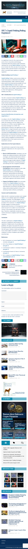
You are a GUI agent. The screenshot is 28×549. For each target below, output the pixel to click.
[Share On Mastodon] (24, 56)
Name (3, 302)
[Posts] (5, 443)
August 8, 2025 (6, 36)
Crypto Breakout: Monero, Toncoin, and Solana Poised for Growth (16, 368)
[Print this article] (18, 56)
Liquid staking (5, 78)
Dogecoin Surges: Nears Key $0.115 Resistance (16, 352)
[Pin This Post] (12, 56)
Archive (3, 543)
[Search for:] (14, 20)
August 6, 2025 (19, 428)
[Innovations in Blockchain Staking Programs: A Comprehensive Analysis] (20, 485)
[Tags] (14, 443)
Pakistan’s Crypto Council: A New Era (17, 530)
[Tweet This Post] (6, 56)
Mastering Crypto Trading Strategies (12, 460)
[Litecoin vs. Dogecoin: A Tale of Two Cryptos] (4, 360)
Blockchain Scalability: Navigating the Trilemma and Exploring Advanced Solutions (17, 496)
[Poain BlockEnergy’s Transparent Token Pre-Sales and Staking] (14, 485)
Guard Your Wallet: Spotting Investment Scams (16, 344)
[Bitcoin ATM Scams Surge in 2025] (14, 480)
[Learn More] (14, 336)
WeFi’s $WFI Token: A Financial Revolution (7, 434)
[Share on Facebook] (3, 56)
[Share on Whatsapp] (21, 56)
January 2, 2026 (19, 437)
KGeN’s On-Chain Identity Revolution (20, 435)
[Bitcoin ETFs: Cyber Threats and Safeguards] (4, 376)
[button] (26, 17)
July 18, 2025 (12, 506)
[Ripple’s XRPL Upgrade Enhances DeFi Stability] (7, 475)
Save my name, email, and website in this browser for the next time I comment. (12, 315)
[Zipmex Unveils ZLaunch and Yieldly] (14, 475)
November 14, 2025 (13, 499)
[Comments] (22, 443)
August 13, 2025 (7, 437)
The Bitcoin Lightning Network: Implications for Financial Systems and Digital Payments (17, 512)
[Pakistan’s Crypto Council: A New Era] (4, 531)
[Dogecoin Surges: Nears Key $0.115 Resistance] (4, 353)
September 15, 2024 (13, 354)
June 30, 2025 (12, 525)
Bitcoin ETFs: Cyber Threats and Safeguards (17, 375)
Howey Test (4, 129)
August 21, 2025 (7, 419)
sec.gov (10, 242)
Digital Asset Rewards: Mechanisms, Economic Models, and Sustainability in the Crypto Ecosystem (13, 456)
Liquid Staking (13, 75)
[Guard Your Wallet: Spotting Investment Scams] (4, 345)
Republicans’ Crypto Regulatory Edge (20, 425)
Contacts (3, 540)
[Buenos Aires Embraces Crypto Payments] (14, 411)
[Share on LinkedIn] (9, 56)
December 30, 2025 (13, 515)
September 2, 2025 (13, 533)
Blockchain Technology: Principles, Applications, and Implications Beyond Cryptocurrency (16, 522)
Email (2, 306)
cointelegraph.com (8, 257)
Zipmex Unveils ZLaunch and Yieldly (11, 452)
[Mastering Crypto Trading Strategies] (7, 480)
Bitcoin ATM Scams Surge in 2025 (11, 463)
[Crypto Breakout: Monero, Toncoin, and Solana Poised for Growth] (4, 368)
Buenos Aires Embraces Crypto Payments (13, 415)
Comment (3, 291)
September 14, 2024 (13, 346)
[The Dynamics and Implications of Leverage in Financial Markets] (4, 505)
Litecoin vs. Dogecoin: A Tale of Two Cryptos (17, 359)
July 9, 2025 (6, 428)
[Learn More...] (14, 395)
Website (3, 310)
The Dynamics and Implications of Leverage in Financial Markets (17, 504)
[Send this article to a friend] (15, 56)
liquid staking (16, 65)
